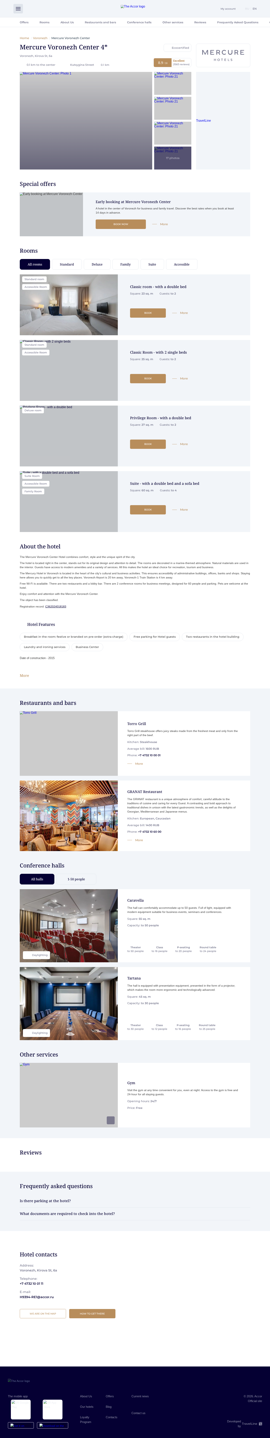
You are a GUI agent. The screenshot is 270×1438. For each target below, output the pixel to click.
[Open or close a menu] (18, 8)
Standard (67, 264)
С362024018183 (55, 606)
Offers (24, 22)
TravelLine (203, 120)
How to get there (92, 1313)
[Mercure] (223, 55)
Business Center (87, 647)
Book (148, 312)
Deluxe (97, 264)
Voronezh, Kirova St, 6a (36, 56)
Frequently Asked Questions (237, 22)
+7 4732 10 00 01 (149, 755)
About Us (67, 22)
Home (24, 38)
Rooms (44, 22)
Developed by (242, 1424)
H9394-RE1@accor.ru (37, 1297)
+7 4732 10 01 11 (31, 1283)
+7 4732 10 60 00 (149, 831)
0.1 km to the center (41, 65)
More (164, 224)
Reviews (200, 22)
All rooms (35, 264)
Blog (108, 1406)
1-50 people (76, 879)
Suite (152, 264)
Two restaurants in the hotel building (212, 636)
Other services (172, 22)
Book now (120, 224)
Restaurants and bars (100, 22)
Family (125, 264)
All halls (37, 879)
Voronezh (40, 38)
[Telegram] (157, 1402)
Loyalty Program (85, 1419)
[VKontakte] (134, 1402)
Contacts (111, 1417)
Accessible (182, 264)
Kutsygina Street (89, 65)
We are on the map (43, 1313)
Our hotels (86, 1406)
